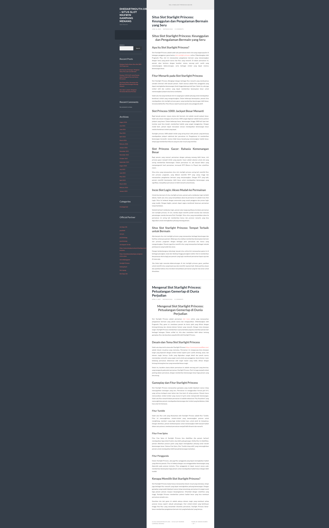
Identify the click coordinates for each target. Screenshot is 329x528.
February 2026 (124, 144)
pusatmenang (123, 237)
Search (122, 45)
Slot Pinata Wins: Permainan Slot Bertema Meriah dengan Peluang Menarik (129, 84)
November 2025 (124, 155)
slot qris (122, 234)
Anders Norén (203, 521)
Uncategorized (124, 207)
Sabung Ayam (123, 267)
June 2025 (123, 173)
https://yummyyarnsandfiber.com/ (197, 347)
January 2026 (123, 147)
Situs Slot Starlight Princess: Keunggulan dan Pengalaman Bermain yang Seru (180, 21)
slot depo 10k (123, 227)
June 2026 (123, 129)
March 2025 (123, 184)
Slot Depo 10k (124, 274)
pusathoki (122, 230)
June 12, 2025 (156, 29)
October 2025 (124, 158)
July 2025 (122, 169)
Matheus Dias (168, 29)
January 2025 (123, 191)
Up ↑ (194, 523)
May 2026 (123, 133)
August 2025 (123, 166)
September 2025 (124, 162)
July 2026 (122, 126)
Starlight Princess (125, 263)
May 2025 (123, 176)
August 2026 (123, 122)
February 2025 (124, 187)
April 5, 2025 (156, 299)
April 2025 (123, 180)
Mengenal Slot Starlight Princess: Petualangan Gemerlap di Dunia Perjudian (176, 291)
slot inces (186, 319)
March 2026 (123, 140)
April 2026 (123, 136)
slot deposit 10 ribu (125, 244)
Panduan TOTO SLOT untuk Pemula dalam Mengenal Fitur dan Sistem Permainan (129, 77)
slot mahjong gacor (125, 259)
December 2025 (124, 151)
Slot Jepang (123, 270)
